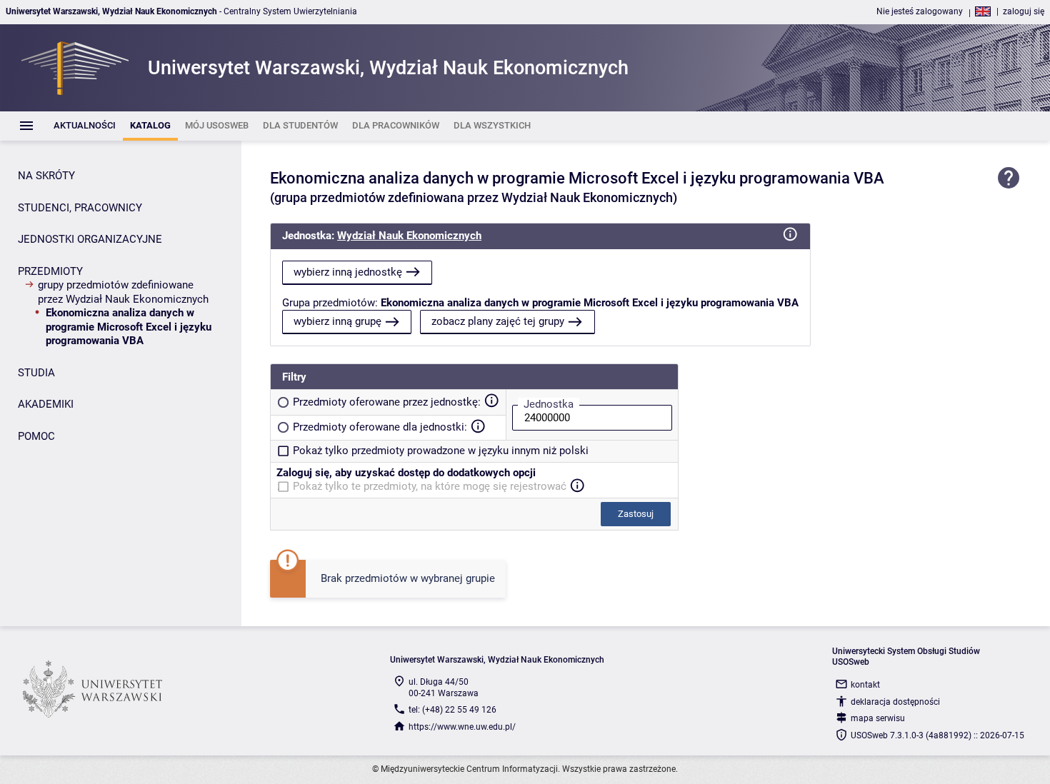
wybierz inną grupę (337, 321)
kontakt (865, 685)
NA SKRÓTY (46, 175)
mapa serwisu (878, 718)
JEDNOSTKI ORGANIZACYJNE (90, 239)
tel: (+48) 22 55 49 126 (452, 710)
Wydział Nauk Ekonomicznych (409, 235)
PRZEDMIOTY (50, 271)
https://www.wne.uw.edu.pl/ (462, 727)
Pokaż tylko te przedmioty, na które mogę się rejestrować (429, 486)
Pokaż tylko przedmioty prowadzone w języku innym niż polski (441, 450)
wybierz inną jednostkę (348, 272)
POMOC (36, 436)
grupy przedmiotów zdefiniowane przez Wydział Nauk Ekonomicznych (123, 292)
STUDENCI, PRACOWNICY (80, 207)
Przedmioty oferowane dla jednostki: (380, 427)
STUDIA (36, 372)
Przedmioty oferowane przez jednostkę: (387, 402)
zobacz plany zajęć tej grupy (497, 321)
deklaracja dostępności (895, 702)
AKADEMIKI (46, 404)
